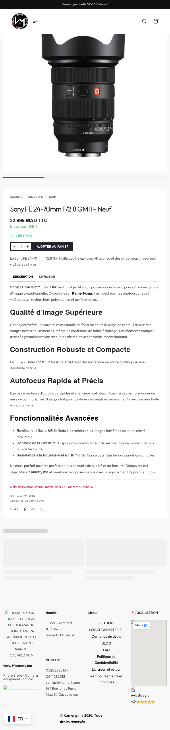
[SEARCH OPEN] (144, 21)
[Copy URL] (33, 509)
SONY (53, 197)
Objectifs (35, 197)
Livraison (47, 276)
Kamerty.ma (81, 293)
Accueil (16, 197)
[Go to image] (23, 177)
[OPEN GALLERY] (85, 91)
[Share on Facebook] (25, 509)
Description (23, 276)
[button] (149, 695)
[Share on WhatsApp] (42, 509)
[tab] (23, 276)
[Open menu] (35, 21)
